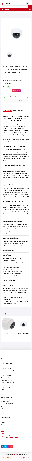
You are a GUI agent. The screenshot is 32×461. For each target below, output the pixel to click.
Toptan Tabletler (5, 365)
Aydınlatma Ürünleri (5, 361)
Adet (4, 91)
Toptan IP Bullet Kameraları (7, 377)
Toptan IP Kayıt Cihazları (6, 387)
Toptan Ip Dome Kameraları (15, 80)
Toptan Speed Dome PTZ (6, 380)
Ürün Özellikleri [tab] (18, 110)
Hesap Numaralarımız (6, 417)
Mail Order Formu (5, 420)
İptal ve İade (4, 406)
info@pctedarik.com (5, 442)
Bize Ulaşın (3, 424)
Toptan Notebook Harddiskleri (8, 370)
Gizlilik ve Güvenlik (5, 401)
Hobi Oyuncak (4, 389)
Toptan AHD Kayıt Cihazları (7, 385)
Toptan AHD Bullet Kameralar (7, 382)
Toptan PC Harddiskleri (6, 363)
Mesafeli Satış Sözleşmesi (7, 403)
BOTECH (9, 83)
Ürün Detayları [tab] (7, 110)
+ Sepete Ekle (16, 91)
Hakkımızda (3, 422)
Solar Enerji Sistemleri (6, 358)
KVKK (2, 408)
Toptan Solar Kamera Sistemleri (8, 373)
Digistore (15, 454)
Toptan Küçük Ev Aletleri (6, 368)
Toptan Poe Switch (5, 392)
